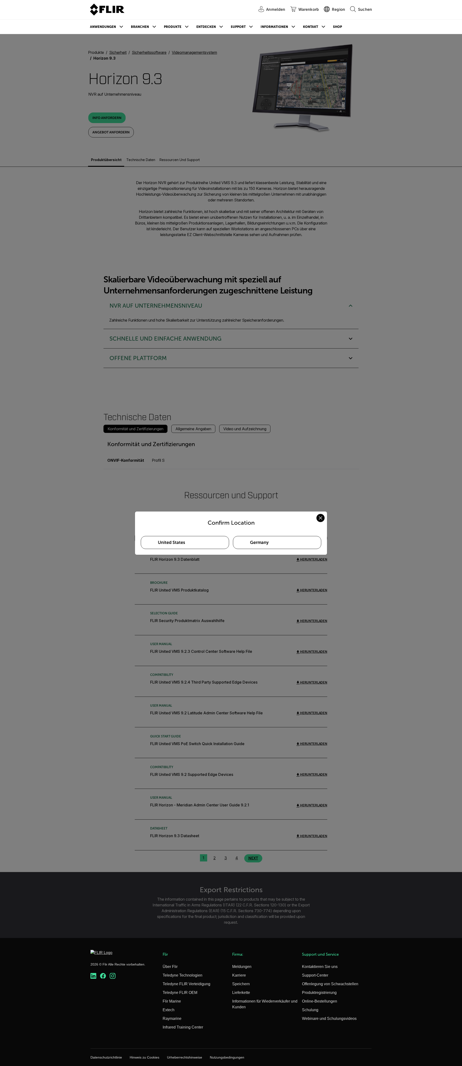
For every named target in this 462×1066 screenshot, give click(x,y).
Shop (337, 27)
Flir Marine (172, 1001)
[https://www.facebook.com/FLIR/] (103, 976)
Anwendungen (103, 27)
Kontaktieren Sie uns (320, 967)
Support (238, 27)
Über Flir (170, 967)
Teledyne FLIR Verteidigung (186, 984)
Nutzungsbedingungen (227, 1057)
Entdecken (206, 27)
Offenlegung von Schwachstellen (330, 984)
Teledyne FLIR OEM (180, 993)
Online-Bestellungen (319, 1001)
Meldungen (241, 967)
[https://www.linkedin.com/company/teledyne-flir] (93, 976)
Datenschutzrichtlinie (106, 1057)
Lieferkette (241, 993)
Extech (168, 1010)
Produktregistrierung (319, 993)
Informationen (274, 27)
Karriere (239, 975)
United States (171, 542)
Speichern (241, 984)
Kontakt (310, 27)
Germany (259, 542)
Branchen (140, 27)
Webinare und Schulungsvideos (329, 1018)
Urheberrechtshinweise (184, 1057)
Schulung (310, 1010)
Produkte (172, 27)
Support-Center (315, 975)
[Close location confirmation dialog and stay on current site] (320, 518)
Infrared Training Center (183, 1027)
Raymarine (172, 1018)
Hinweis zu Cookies (144, 1057)
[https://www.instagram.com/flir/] (113, 976)
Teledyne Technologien (182, 975)
